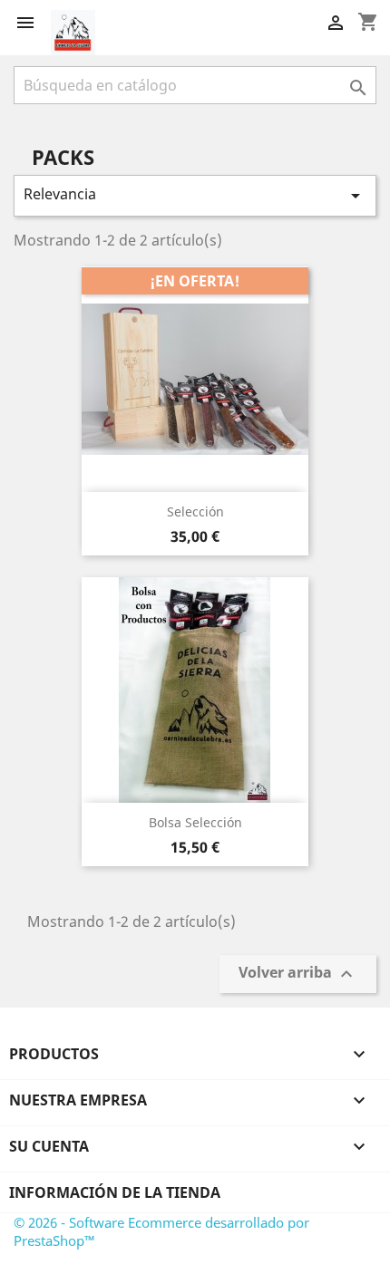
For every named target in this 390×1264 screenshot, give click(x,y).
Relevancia (195, 195)
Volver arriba (298, 974)
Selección (195, 511)
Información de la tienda (114, 1192)
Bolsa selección (195, 822)
